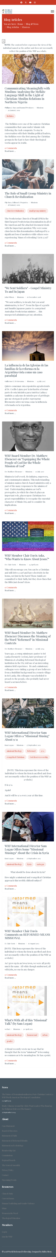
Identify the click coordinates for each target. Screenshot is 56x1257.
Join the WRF (7, 1236)
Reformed (31, 751)
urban (44, 1035)
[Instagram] (35, 2)
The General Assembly (11, 1165)
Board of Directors (9, 1131)
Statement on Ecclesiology (12, 1145)
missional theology (14, 751)
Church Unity (7, 1193)
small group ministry (37, 211)
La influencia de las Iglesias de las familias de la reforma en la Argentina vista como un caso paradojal (26, 370)
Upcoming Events (9, 1180)
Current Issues (8, 1198)
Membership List (8, 1150)
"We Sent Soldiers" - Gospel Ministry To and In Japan (28, 289)
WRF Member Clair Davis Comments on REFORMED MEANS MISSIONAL (27, 934)
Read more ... (10, 151)
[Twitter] (26, 2)
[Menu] (52, 11)
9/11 (42, 751)
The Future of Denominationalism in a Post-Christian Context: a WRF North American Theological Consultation (27, 1097)
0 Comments (11, 148)
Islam (4, 1208)
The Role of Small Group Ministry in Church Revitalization (28, 195)
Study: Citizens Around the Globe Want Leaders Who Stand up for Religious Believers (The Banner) (27, 1109)
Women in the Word (10, 1213)
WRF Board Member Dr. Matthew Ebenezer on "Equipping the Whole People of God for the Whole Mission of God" (27, 461)
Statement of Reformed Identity (15, 1140)
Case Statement (8, 1126)
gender (10, 1041)
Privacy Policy (7, 1170)
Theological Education (11, 1218)
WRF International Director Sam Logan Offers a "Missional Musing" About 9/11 (27, 736)
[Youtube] (30, 2)
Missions (40, 107)
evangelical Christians (15, 757)
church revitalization (15, 211)
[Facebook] (21, 2)
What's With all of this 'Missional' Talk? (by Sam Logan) (26, 1022)
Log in (4, 1232)
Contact (5, 1175)
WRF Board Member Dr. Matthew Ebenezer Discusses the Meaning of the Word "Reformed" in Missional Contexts (28, 638)
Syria (29, 864)
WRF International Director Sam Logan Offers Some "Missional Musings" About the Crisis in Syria (27, 849)
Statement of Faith (9, 1135)
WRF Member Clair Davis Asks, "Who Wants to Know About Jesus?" (27, 557)
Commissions (7, 1155)
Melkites (10, 116)
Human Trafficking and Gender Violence (18, 1203)
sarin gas (40, 864)
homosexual (32, 1035)
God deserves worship (39, 757)
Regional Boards (8, 1160)
